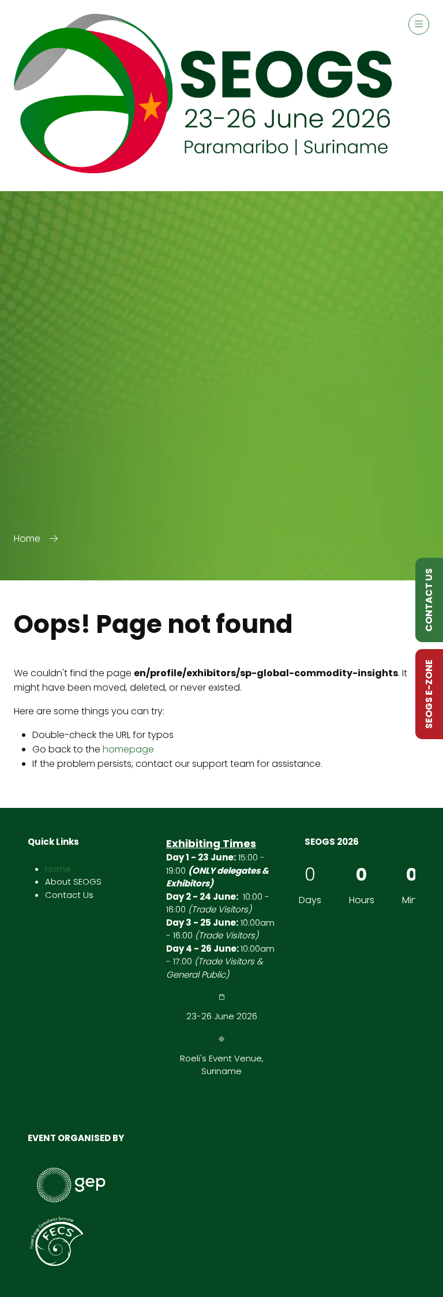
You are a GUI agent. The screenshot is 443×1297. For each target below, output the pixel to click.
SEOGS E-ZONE (429, 694)
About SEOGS (73, 881)
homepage (128, 749)
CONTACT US (429, 600)
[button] (418, 24)
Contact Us (69, 895)
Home (27, 538)
